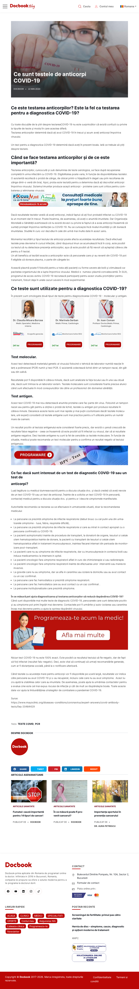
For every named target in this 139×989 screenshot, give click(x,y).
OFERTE (11, 921)
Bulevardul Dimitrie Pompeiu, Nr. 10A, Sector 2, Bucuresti (103, 876)
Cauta (87, 6)
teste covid (26, 723)
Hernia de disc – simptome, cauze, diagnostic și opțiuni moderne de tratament (98, 928)
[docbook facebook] (9, 891)
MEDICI (38, 915)
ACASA (11, 915)
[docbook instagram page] (32, 891)
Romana (129, 6)
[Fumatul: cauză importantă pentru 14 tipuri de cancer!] (29, 791)
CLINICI (24, 915)
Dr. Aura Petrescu (105, 826)
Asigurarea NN (47, 921)
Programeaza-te (38, 926)
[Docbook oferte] (69, 455)
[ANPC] (89, 947)
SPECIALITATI (55, 915)
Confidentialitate (102, 977)
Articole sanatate (24, 67)
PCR (37, 723)
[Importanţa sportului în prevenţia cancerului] (110, 791)
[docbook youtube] (16, 891)
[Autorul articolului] (19, 748)
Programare (35, 344)
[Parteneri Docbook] (69, 199)
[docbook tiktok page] (39, 891)
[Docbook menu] (5, 7)
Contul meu (107, 6)
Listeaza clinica (15, 926)
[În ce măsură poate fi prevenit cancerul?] (69, 791)
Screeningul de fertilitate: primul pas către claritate (96, 916)
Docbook (27, 733)
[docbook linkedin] (24, 891)
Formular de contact (88, 882)
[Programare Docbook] (69, 630)
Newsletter (13, 931)
